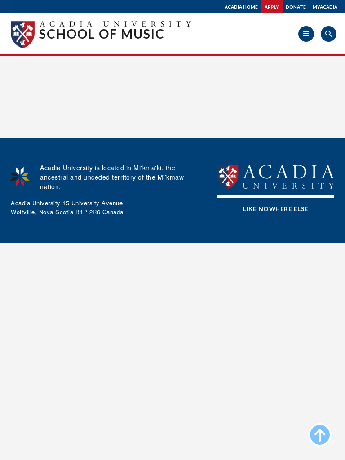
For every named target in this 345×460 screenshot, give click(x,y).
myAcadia (325, 6)
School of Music (102, 33)
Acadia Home (241, 6)
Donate (296, 6)
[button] (306, 34)
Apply (272, 6)
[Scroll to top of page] (320, 435)
